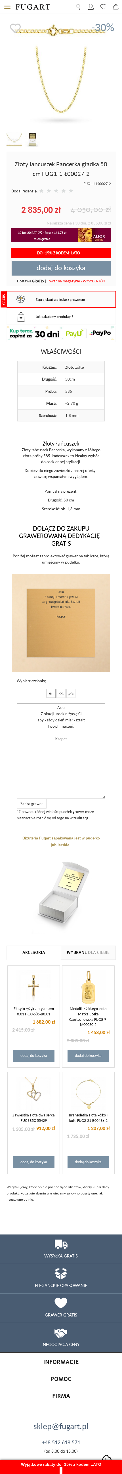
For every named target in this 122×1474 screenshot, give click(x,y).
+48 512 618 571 (61, 1442)
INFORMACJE (61, 1362)
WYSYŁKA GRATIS (61, 1256)
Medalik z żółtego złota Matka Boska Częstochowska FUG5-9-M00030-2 (88, 1016)
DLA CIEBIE (88, 952)
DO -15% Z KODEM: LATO (59, 252)
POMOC (61, 1379)
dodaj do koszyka (61, 267)
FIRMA (61, 1396)
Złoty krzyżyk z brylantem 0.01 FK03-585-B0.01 (34, 1011)
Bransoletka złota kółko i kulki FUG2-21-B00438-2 (88, 1117)
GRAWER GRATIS (61, 1315)
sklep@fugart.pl (61, 1426)
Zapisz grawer (31, 803)
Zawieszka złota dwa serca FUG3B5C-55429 (33, 1117)
